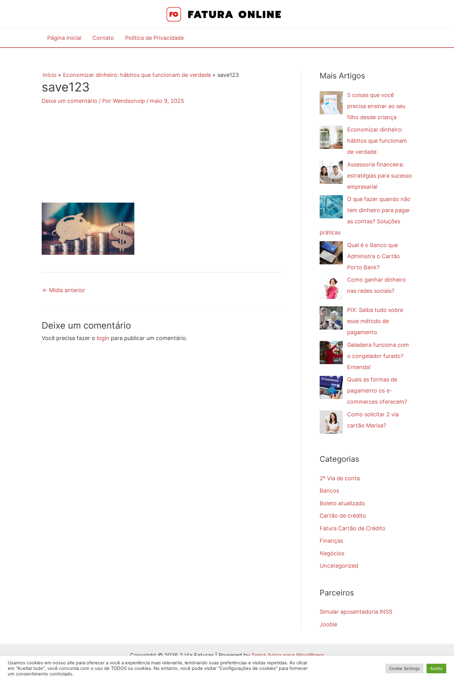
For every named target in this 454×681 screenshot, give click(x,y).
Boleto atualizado (342, 503)
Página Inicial (64, 38)
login (103, 338)
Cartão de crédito (343, 515)
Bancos (329, 490)
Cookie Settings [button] (404, 668)
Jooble (328, 624)
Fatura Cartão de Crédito (352, 528)
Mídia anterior (63, 290)
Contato (103, 38)
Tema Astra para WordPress (287, 655)
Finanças (331, 540)
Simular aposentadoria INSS (356, 611)
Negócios (332, 553)
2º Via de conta (340, 478)
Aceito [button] (436, 668)
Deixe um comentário (69, 101)
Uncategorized (339, 565)
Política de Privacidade (154, 38)
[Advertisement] (162, 159)
